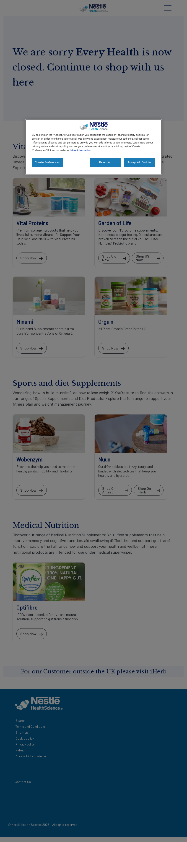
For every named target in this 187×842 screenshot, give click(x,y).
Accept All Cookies (139, 162)
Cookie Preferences (47, 162)
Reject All (105, 162)
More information (80, 150)
